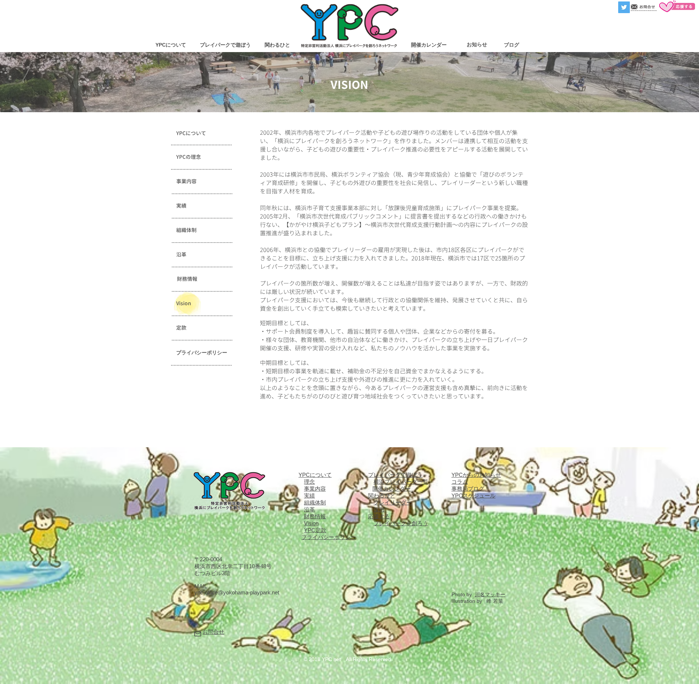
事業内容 (315, 489)
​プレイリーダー (393, 502)
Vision (311, 523)
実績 (309, 495)
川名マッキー (490, 594)
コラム (459, 482)
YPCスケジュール (473, 495)
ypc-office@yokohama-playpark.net (236, 592)
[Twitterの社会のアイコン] (624, 7)
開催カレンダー (391, 489)
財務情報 (315, 516)
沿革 (309, 509)
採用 (379, 509)
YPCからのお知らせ (476, 475)
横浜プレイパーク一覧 (401, 482)
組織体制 (315, 502)
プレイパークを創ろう (401, 523)
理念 (309, 482)
